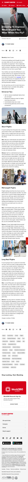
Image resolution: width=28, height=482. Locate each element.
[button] (27, 241)
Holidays (12, 5)
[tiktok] (10, 438)
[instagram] (6, 438)
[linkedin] (14, 438)
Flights (5, 5)
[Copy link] (16, 50)
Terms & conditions (14, 469)
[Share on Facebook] (6, 50)
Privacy (8, 469)
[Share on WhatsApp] (13, 50)
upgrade (19, 77)
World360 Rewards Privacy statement (10, 474)
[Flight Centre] (9, 2)
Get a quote (19, 2)
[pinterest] (21, 438)
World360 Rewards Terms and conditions (11, 471)
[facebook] (3, 438)
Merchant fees (15, 464)
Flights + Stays (21, 5)
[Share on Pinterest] (9, 50)
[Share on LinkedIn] (20, 50)
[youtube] (17, 438)
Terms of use (23, 469)
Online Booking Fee (14, 462)
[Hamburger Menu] (2, 2)
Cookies (3, 469)
